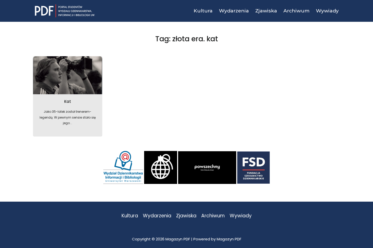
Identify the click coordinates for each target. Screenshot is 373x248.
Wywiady (241, 216)
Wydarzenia (157, 216)
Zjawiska (186, 216)
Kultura (130, 216)
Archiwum (213, 216)
